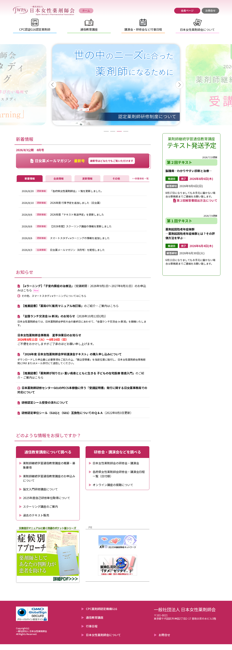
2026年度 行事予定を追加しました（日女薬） (76, 203)
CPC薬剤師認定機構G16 (101, 609)
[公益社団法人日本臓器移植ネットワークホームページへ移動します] (117, 542)
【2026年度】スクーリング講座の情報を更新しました (81, 226)
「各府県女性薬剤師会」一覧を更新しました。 (76, 191)
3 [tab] (119, 131)
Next (179, 85)
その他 (116, 178)
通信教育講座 (94, 617)
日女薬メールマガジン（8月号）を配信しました (77, 250)
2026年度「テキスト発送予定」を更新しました (77, 214)
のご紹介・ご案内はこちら (70, 306)
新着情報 (30, 178)
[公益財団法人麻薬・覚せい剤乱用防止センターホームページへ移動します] (117, 565)
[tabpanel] (116, 84)
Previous (53, 85)
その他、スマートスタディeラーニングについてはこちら (54, 296)
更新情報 (87, 178)
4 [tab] (125, 131)
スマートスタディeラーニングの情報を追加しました (80, 238)
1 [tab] (106, 131)
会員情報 (58, 178)
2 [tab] (112, 131)
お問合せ (164, 635)
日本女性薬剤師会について (103, 635)
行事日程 (92, 626)
